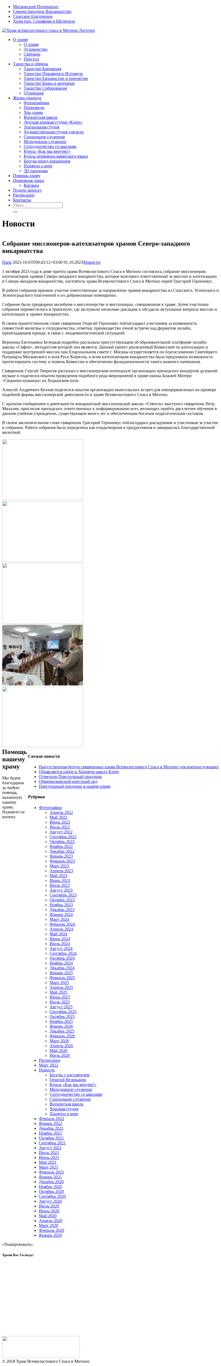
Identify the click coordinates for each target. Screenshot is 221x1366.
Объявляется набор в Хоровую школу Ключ (79, 771)
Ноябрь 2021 (50, 1133)
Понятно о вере (64, 1113)
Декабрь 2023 (62, 909)
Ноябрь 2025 (61, 1021)
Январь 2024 (61, 914)
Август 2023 (61, 890)
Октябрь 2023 (62, 900)
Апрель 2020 (50, 1220)
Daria (7, 262)
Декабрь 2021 (51, 1128)
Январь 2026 (61, 1026)
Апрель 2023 (61, 870)
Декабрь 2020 (51, 1181)
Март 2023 (59, 866)
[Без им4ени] (42, 622)
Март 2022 (48, 1065)
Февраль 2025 (62, 977)
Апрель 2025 (61, 987)
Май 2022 (58, 817)
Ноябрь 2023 (61, 904)
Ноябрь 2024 (61, 963)
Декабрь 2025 (62, 1031)
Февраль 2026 (62, 1036)
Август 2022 (61, 832)
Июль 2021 (49, 1152)
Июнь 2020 (49, 1211)
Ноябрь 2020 (50, 1186)
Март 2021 (48, 1167)
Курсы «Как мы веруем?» (73, 1084)
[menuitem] (116, 6)
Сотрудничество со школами (76, 1094)
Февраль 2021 (51, 1172)
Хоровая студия (64, 1109)
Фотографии (50, 807)
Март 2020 (48, 1225)
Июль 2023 (60, 885)
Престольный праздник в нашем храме (74, 786)
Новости (92, 262)
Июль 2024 (60, 943)
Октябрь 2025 (62, 1016)
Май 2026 (58, 1050)
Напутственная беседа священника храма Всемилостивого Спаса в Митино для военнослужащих (129, 767)
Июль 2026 (60, 1055)
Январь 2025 (61, 973)
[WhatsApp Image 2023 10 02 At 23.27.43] (42, 684)
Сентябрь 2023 (63, 895)
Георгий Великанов (68, 1079)
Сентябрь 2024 (63, 953)
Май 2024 (58, 934)
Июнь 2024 (60, 938)
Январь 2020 (50, 1235)
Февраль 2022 (51, 1118)
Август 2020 (50, 1201)
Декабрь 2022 (62, 851)
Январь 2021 (50, 1177)
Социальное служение (70, 1099)
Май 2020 (48, 1215)
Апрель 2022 (61, 812)
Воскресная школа (66, 1104)
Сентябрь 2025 (63, 1011)
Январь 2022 (50, 1123)
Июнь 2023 (60, 880)
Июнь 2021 (49, 1157)
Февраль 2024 (62, 924)
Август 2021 (50, 1147)
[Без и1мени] (42, 560)
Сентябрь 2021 (52, 1143)
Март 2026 (59, 1041)
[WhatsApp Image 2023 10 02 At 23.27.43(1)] (42, 745)
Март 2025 (59, 982)
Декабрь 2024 (62, 968)
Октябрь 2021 (51, 1138)
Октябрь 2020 (51, 1191)
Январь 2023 (61, 856)
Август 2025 (61, 1007)
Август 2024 (61, 948)
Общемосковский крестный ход (68, 781)
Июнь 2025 (60, 997)
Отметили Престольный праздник (70, 776)
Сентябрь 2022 (63, 836)
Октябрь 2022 (62, 841)
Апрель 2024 (61, 929)
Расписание (49, 1060)
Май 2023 (58, 875)
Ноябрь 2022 (61, 846)
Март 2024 (59, 919)
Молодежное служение (71, 1089)
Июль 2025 (60, 1002)
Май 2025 (58, 992)
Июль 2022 (60, 827)
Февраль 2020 (51, 1230)
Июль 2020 (49, 1206)
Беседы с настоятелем (69, 1075)
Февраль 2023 (62, 861)
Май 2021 (48, 1162)
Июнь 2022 (60, 822)
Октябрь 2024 (62, 958)
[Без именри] (42, 498)
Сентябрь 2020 (52, 1196)
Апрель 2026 (61, 1045)
